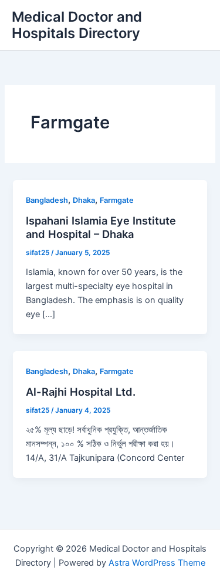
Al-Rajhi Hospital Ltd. (81, 391)
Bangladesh (47, 200)
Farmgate (117, 200)
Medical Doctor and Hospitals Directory (77, 25)
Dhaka (84, 200)
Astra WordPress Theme (157, 563)
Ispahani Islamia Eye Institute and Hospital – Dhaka (101, 227)
